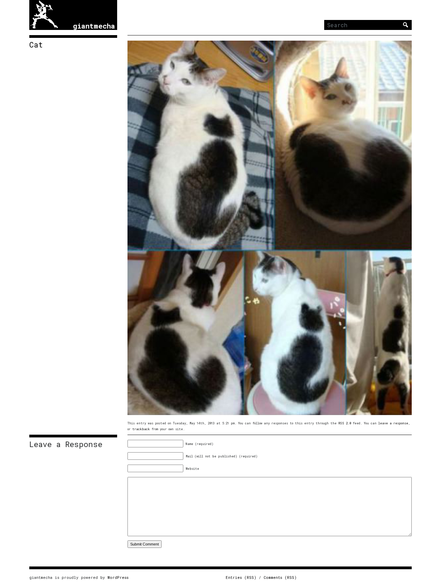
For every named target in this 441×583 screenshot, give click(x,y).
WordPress (118, 577)
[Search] (405, 25)
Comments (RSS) (280, 577)
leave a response (393, 423)
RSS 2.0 (344, 423)
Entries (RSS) (241, 577)
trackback (141, 429)
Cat (36, 45)
